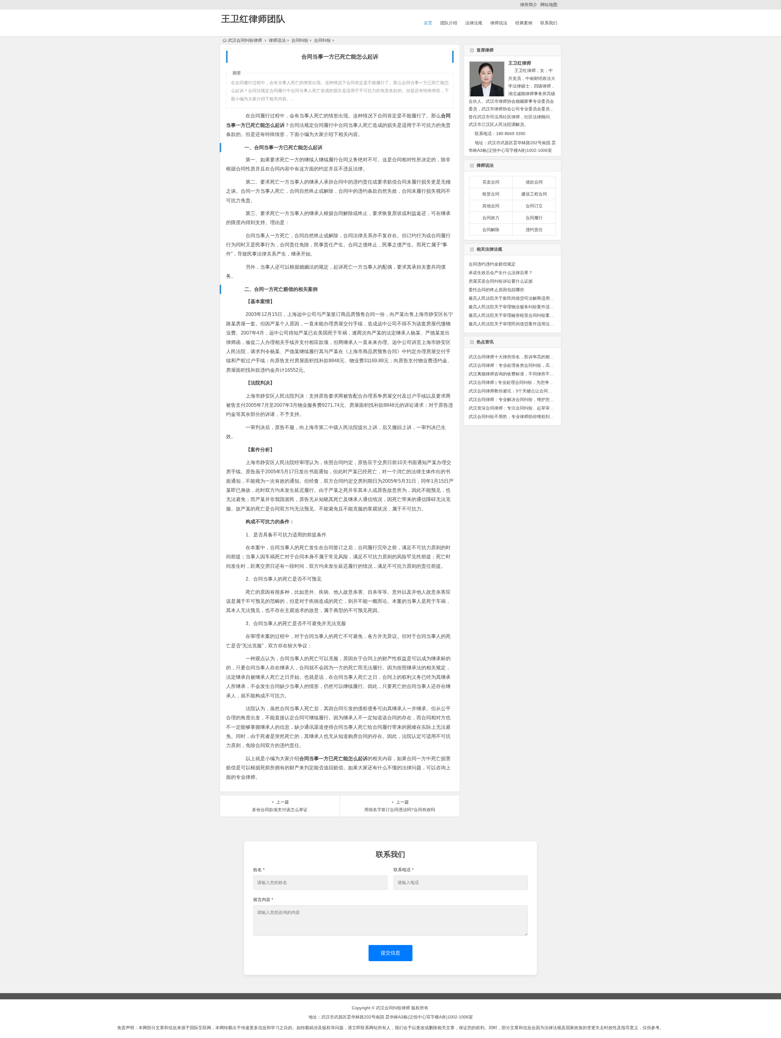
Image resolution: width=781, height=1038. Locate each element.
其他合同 (490, 205)
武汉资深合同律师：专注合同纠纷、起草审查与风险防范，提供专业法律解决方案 (545, 408)
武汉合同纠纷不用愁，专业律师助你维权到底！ (513, 416)
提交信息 (390, 952)
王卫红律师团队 (253, 19)
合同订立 (534, 205)
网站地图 (548, 4)
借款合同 (534, 182)
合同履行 (534, 217)
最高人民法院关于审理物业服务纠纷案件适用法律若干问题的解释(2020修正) (541, 306)
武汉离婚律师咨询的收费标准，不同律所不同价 (513, 373)
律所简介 (528, 4)
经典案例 (523, 22)
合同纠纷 (299, 40)
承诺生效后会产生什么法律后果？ (501, 272)
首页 (428, 22)
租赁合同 (490, 193)
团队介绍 (448, 22)
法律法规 (473, 22)
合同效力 (490, 217)
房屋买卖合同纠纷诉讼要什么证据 (501, 281)
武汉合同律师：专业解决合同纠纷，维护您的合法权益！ (522, 399)
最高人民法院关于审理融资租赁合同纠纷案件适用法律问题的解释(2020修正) (541, 315)
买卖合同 (490, 182)
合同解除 (490, 229)
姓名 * (259, 869)
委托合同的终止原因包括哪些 (496, 289)
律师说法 (498, 22)
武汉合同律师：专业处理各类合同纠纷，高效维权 (516, 365)
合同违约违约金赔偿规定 (492, 264)
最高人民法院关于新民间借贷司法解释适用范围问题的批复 (524, 298)
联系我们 (548, 22)
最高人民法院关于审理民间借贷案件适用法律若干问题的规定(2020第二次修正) (543, 323)
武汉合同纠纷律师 (245, 40)
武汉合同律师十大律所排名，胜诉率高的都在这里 (516, 356)
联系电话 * (403, 869)
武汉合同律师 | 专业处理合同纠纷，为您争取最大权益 (519, 382)
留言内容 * (263, 899)
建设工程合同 (534, 193)
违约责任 (534, 229)
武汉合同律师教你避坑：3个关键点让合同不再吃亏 (517, 390)
